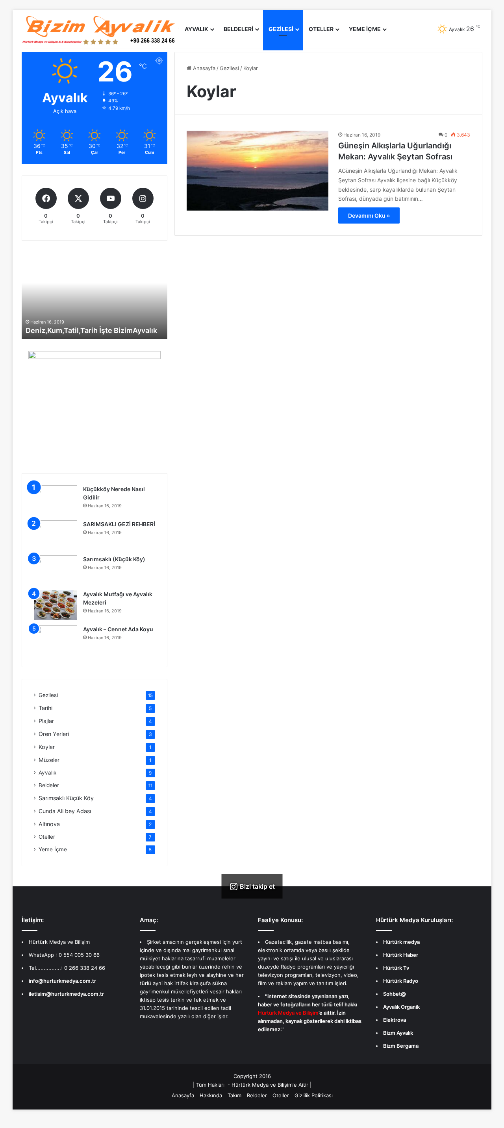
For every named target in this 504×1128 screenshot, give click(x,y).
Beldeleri (238, 29)
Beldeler (49, 785)
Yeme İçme (53, 849)
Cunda (65, 811)
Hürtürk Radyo (400, 981)
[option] (94, 296)
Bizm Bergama (401, 1046)
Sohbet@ (394, 994)
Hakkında (211, 1095)
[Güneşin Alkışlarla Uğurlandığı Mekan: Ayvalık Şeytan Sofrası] (257, 171)
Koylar (47, 746)
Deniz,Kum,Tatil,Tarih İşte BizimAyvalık (91, 330)
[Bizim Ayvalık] (100, 29)
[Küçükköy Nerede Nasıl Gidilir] (55, 500)
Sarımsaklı (66, 798)
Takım (234, 1095)
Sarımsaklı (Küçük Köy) (114, 559)
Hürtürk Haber (400, 955)
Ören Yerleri (54, 733)
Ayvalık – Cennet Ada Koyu (118, 629)
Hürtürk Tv (396, 968)
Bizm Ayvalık (398, 1033)
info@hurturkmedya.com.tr (62, 981)
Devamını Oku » (369, 215)
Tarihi (45, 708)
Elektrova (394, 1020)
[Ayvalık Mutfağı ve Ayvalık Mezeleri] (55, 605)
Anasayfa (203, 68)
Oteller (321, 29)
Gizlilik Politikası (314, 1095)
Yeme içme (365, 29)
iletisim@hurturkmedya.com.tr (66, 994)
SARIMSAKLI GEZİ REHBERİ (119, 524)
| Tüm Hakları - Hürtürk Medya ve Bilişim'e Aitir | (252, 1085)
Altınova (49, 824)
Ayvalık (196, 29)
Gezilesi (281, 29)
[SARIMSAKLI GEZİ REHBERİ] (55, 535)
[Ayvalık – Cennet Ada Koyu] (55, 640)
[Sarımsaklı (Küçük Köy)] (55, 570)
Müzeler (49, 759)
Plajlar (46, 720)
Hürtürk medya (401, 942)
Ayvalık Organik (401, 1007)
